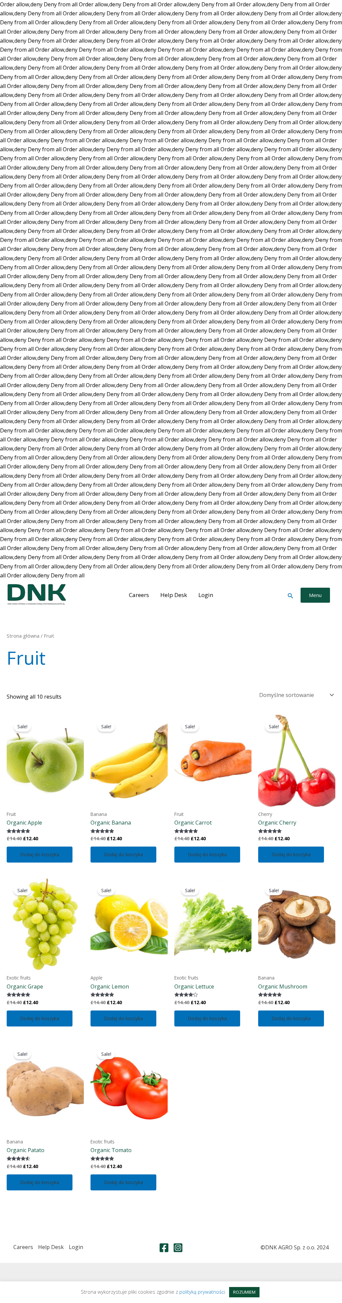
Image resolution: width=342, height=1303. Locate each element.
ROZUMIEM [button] (244, 1292)
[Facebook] (164, 1248)
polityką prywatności (202, 1291)
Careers (139, 595)
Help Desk (173, 595)
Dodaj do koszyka (39, 854)
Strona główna (23, 635)
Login (205, 595)
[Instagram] (178, 1248)
